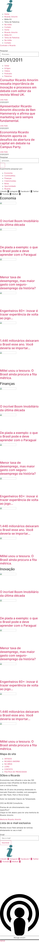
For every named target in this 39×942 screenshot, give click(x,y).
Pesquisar (4, 51)
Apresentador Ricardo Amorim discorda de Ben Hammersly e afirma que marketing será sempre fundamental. (18, 113)
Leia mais (4, 100)
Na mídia (8, 24)
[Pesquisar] (2, 165)
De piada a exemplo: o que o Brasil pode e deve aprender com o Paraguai (19, 250)
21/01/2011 (11, 60)
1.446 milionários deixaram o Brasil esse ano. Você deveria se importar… (19, 344)
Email (2, 834)
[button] (19, 48)
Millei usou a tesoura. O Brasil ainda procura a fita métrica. (18, 374)
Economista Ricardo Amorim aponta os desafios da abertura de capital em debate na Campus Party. (17, 139)
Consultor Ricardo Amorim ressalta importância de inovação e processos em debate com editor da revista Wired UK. (19, 87)
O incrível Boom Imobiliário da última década (19, 223)
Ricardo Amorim (11, 17)
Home (6, 14)
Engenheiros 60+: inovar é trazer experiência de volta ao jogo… (19, 314)
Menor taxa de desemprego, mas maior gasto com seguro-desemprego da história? (18, 282)
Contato (7, 27)
